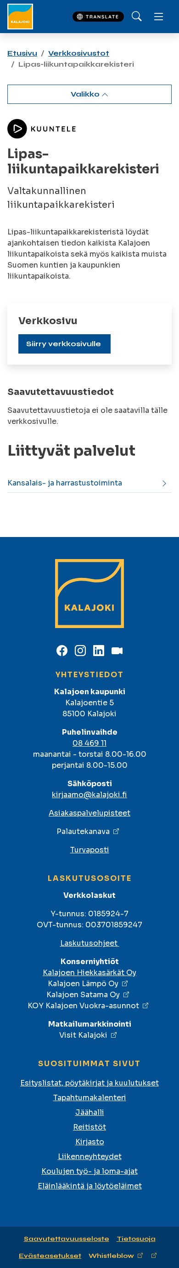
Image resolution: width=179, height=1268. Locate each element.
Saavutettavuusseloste (66, 1239)
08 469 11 (89, 743)
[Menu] (159, 16)
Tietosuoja (136, 1239)
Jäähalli (89, 1112)
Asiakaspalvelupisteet (89, 813)
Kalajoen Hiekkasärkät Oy (89, 972)
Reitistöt (89, 1127)
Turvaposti (89, 850)
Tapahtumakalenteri (89, 1097)
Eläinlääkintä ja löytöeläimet (90, 1186)
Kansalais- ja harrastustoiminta (64, 483)
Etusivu (22, 53)
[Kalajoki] (20, 16)
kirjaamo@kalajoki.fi (89, 795)
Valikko (86, 94)
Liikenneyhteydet (90, 1156)
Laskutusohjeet (89, 943)
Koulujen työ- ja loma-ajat (89, 1171)
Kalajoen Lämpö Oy (83, 983)
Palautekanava (83, 831)
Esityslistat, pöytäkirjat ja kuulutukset (89, 1083)
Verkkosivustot (78, 53)
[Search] (137, 16)
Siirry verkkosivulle (63, 343)
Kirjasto (89, 1142)
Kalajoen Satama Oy (83, 995)
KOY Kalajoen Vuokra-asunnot (83, 1006)
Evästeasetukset (50, 1256)
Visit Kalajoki (83, 1035)
